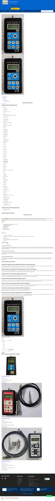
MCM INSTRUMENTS (13, 2)
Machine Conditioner (31, 482)
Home (4, 98)
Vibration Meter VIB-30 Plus (6, 461)
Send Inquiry (16, 8)
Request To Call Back (4, 97)
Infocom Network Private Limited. (15, 498)
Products (5, 99)
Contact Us (19, 482)
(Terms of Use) (15, 497)
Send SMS (31, 493)
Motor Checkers (31, 478)
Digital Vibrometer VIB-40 (6, 418)
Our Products (20, 481)
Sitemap (19, 483)
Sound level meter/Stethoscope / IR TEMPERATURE (33, 484)
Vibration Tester (6, 100)
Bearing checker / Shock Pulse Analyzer (34, 479)
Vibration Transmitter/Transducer (33, 485)
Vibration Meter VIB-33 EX (6, 376)
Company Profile (20, 479)
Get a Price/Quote (4, 103)
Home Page (19, 478)
